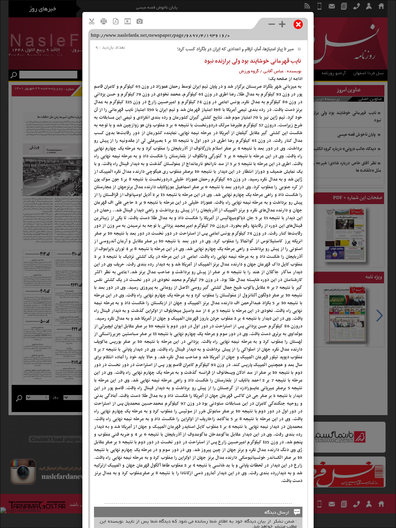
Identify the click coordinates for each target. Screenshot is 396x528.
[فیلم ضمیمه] (127, 21)
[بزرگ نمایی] (282, 24)
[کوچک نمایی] (272, 24)
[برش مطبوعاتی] (91, 21)
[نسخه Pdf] (115, 21)
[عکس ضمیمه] (139, 21)
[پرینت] (103, 21)
